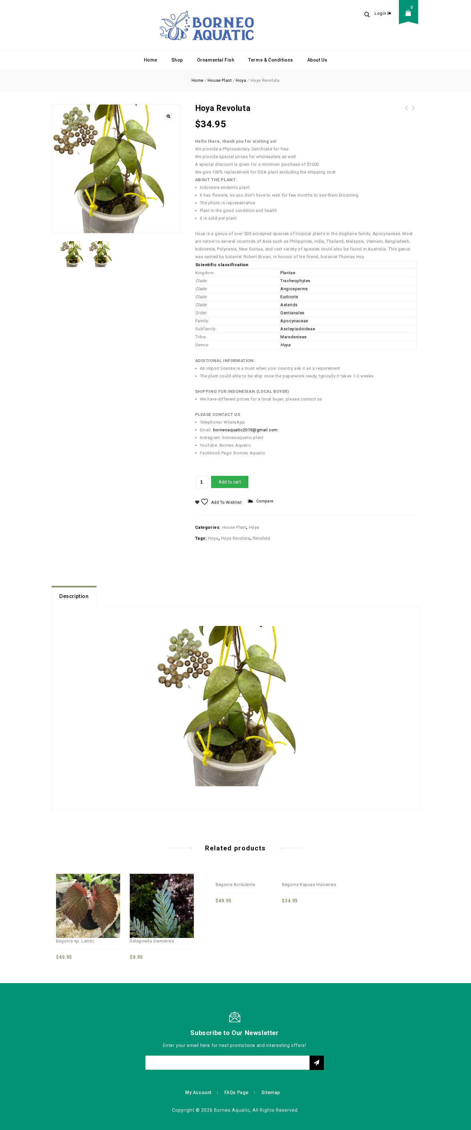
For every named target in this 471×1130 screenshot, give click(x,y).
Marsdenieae (293, 336)
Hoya (241, 80)
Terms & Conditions (270, 60)
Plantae (287, 272)
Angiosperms (294, 288)
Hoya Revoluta (235, 538)
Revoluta (261, 538)
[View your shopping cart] (410, 18)
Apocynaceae (294, 320)
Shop (177, 60)
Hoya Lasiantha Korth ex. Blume (406, 112)
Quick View (81, 893)
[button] (168, 116)
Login (381, 13)
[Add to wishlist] (95, 893)
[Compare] (67, 893)
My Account (198, 1092)
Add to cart (230, 482)
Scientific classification (222, 264)
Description (74, 596)
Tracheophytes (295, 280)
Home (150, 60)
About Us (317, 60)
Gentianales (292, 312)
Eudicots (289, 296)
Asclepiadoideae (297, 328)
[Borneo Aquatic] (207, 25)
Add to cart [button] (109, 893)
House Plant (220, 80)
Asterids (289, 304)
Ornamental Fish (216, 60)
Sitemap (270, 1092)
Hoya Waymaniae (413, 112)
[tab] (74, 596)
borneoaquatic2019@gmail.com (245, 429)
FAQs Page (236, 1092)
